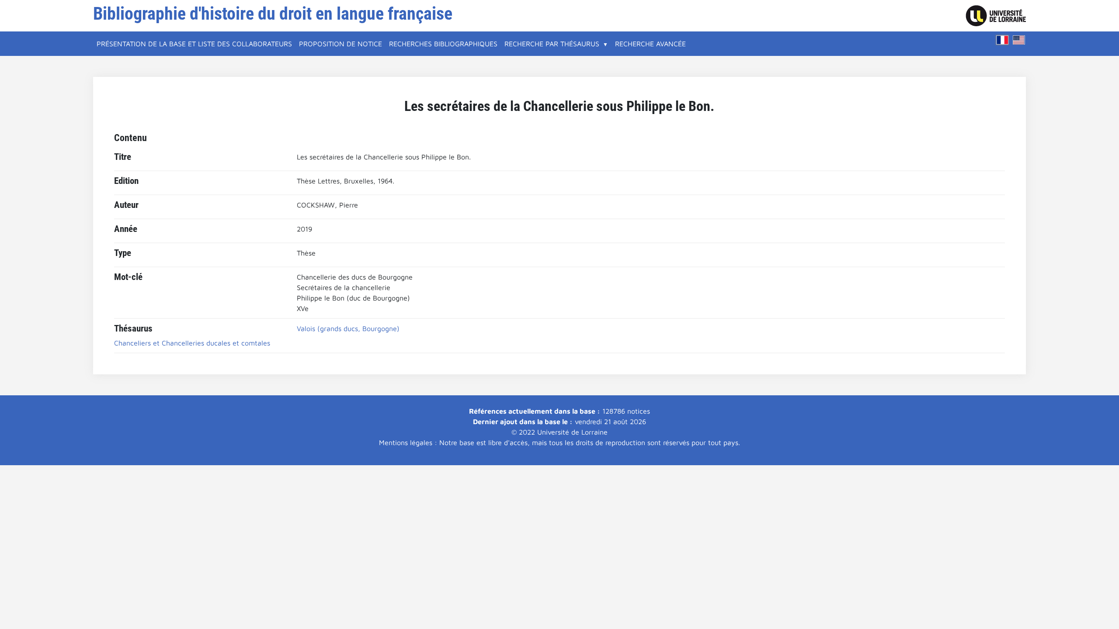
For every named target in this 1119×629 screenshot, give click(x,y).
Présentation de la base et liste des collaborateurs (194, 44)
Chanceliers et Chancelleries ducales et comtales (192, 343)
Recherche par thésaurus (551, 44)
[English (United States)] (1019, 40)
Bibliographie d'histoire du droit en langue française (272, 13)
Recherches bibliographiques (443, 44)
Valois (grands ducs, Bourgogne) (348, 328)
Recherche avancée (650, 44)
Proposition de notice (340, 44)
